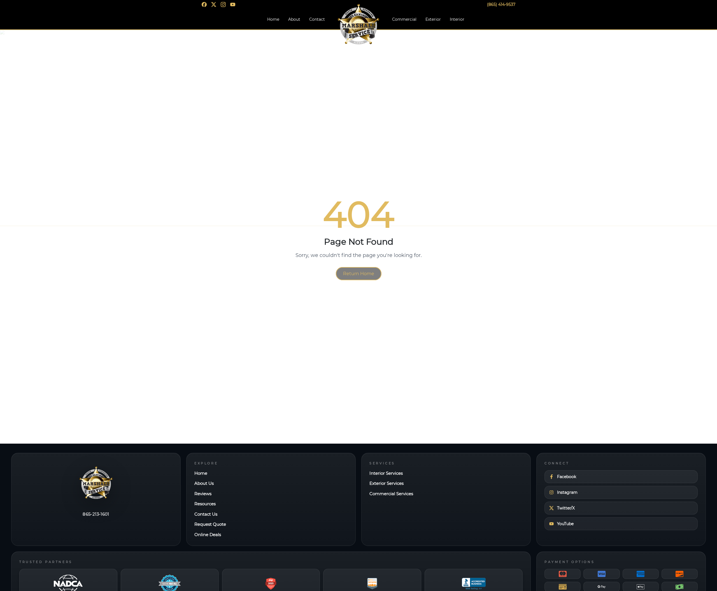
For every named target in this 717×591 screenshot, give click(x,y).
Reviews (202, 493)
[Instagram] (223, 4)
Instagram (567, 492)
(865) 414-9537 (501, 4)
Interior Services (386, 473)
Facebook (566, 476)
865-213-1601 (96, 514)
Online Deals (207, 534)
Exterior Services (386, 483)
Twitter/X (566, 508)
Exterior (433, 19)
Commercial (404, 19)
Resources (205, 503)
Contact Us (205, 514)
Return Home (358, 273)
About (294, 19)
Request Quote (210, 524)
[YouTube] (232, 4)
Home (273, 19)
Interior (457, 19)
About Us (204, 483)
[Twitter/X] (213, 4)
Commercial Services (391, 493)
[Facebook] (204, 4)
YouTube (565, 523)
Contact (317, 19)
